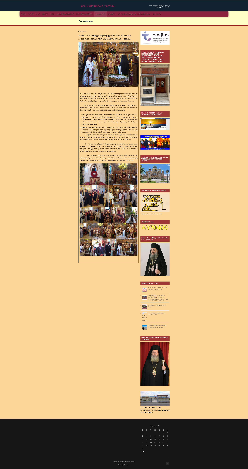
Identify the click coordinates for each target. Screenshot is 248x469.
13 (155, 439)
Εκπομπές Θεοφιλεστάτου (84, 14)
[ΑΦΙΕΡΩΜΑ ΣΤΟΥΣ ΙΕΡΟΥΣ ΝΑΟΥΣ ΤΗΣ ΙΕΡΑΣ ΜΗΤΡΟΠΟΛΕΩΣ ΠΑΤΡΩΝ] (155, 182)
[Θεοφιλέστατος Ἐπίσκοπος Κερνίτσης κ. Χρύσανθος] (155, 385)
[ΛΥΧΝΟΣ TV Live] (155, 230)
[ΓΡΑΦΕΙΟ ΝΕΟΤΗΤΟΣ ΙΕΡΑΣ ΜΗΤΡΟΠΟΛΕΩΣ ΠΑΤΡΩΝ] (155, 129)
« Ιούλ (142, 451)
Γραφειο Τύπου (100, 14)
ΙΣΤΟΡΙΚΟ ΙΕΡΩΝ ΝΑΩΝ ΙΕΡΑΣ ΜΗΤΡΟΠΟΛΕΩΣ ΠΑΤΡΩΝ (134, 14)
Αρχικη (23, 14)
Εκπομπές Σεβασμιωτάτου (65, 14)
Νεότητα (45, 14)
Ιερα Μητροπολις (33, 14)
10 (142, 439)
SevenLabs (127, 464)
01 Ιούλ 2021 (83, 31)
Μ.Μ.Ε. (52, 14)
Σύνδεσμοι (111, 14)
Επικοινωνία (157, 14)
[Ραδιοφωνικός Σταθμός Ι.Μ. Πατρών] (155, 202)
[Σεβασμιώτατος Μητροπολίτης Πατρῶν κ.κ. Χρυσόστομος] (155, 275)
